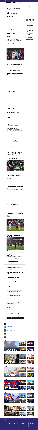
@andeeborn (18, 302)
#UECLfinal (18, 153)
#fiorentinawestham (9, 309)
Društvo (5, 348)
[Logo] (5, 0)
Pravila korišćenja (23, 423)
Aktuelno (28, 387)
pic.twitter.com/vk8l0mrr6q (10, 303)
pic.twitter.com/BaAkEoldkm (15, 313)
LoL (27, 381)
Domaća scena (6, 386)
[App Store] (32, 425)
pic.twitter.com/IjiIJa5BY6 (20, 290)
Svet (27, 342)
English (5, 400)
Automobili (14, 423)
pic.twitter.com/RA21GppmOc (10, 298)
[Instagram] (33, 20)
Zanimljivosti (28, 407)
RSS (21, 425)
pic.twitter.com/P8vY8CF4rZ (10, 154)
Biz (4, 423)
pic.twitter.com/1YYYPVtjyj (18, 309)
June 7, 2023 (13, 155)
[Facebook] (27, 20)
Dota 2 (20, 381)
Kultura (9, 423)
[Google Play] (32, 423)
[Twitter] (30, 20)
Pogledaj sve (30, 39)
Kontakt (22, 426)
